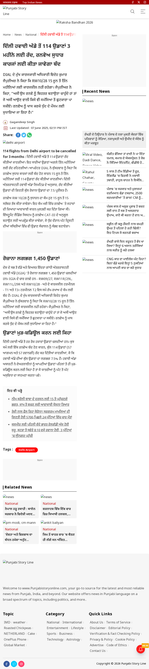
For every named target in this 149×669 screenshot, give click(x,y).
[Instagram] (145, 2)
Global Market (14, 645)
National (30, 35)
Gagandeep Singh (22, 122)
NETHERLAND (14, 634)
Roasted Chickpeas (17, 628)
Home (7, 35)
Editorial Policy (119, 628)
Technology (55, 640)
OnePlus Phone (15, 640)
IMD (7, 623)
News (18, 35)
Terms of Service (118, 623)
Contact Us (98, 651)
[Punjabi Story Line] (16, 11)
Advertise (97, 645)
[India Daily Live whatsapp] (29, 135)
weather (19, 623)
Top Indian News (32, 2)
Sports (51, 634)
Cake (31, 634)
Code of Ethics (117, 645)
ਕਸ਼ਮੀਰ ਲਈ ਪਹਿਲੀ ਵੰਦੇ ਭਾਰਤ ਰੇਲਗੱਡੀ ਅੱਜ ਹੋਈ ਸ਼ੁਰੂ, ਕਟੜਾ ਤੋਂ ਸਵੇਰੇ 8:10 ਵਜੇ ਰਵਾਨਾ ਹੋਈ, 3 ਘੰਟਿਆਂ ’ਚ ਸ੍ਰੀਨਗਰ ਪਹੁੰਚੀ (42, 430)
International (72, 623)
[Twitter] (139, 2)
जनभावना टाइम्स (10, 2)
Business (66, 634)
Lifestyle (77, 628)
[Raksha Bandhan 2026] (74, 23)
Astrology (73, 640)
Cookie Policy (125, 640)
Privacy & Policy (101, 640)
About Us (96, 623)
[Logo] (74, 572)
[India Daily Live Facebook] (18, 135)
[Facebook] (133, 2)
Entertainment (57, 628)
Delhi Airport (27, 450)
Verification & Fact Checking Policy (115, 634)
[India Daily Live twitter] (23, 135)
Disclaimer (98, 628)
